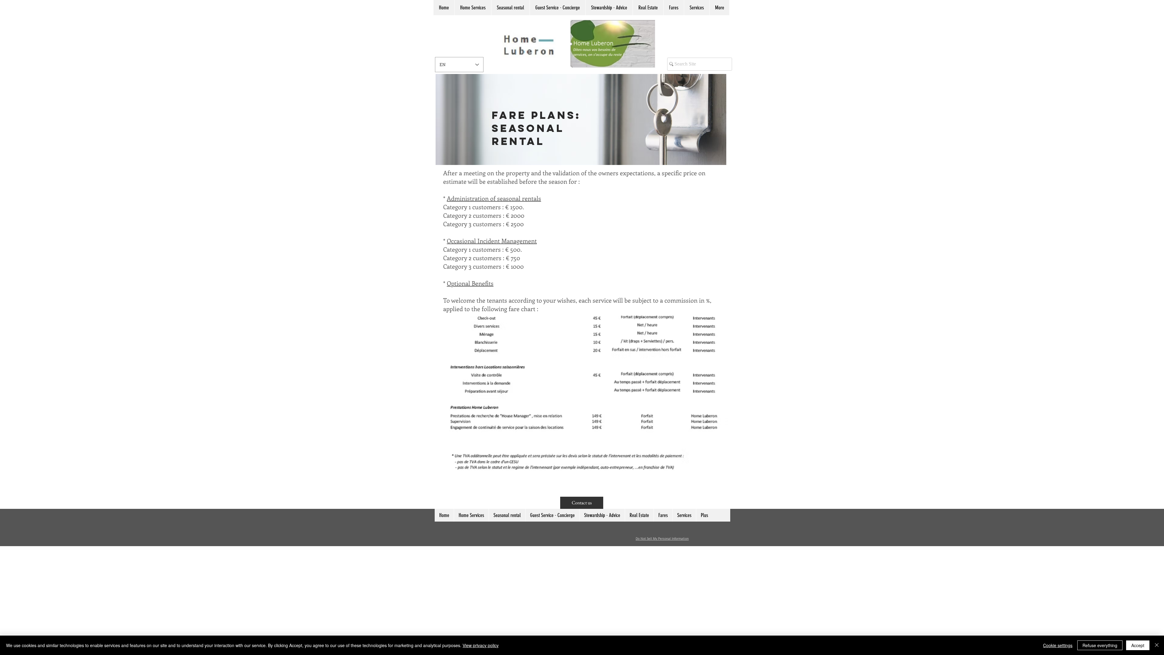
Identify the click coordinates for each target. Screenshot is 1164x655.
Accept (1137, 645)
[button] (443, 7)
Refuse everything (1099, 645)
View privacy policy (481, 645)
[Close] (1156, 645)
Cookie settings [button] (1057, 645)
